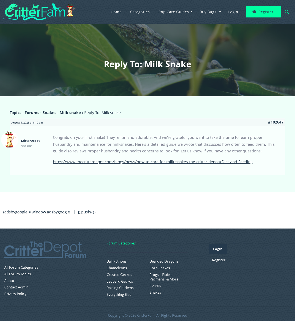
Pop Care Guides (174, 11)
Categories (140, 11)
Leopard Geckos (120, 281)
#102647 (276, 122)
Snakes (49, 112)
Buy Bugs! (208, 11)
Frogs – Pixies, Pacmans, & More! (164, 277)
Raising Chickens (120, 288)
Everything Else (119, 294)
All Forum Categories (21, 267)
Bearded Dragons (164, 261)
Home (116, 11)
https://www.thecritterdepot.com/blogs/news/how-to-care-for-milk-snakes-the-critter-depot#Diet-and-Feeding (153, 161)
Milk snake (70, 112)
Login (233, 11)
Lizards (155, 285)
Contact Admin (16, 287)
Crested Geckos (119, 274)
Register (266, 11)
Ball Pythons (117, 261)
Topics (15, 112)
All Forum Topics (17, 274)
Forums (32, 112)
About (9, 281)
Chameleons (117, 268)
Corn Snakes (160, 268)
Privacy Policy (15, 294)
